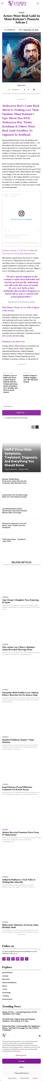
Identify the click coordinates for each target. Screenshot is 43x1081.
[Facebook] (4, 959)
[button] (40, 1036)
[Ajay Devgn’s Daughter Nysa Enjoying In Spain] (21, 581)
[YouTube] (17, 959)
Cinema (21, 12)
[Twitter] (13, 959)
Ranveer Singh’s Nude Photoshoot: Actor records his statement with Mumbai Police (14, 481)
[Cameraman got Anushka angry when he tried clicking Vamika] (35, 496)
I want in (20, 412)
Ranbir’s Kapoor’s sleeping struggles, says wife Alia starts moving (30, 379)
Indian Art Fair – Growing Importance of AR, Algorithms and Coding (19, 1013)
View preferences (21, 1073)
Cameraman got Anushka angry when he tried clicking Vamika (14, 496)
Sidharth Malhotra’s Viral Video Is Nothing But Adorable (18, 880)
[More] (34, 89)
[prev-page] (33, 427)
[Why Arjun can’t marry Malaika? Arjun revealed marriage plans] (21, 628)
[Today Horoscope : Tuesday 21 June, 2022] (35, 540)
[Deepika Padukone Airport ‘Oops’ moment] (21, 721)
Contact (35, 1078)
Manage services (21, 1055)
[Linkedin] (22, 959)
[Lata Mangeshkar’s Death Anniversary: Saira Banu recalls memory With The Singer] (35, 510)
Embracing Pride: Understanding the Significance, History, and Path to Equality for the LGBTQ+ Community (21, 1028)
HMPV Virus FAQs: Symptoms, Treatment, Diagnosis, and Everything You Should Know (21, 457)
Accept (21, 1061)
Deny (21, 1067)
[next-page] (37, 427)
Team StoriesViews (10, 469)
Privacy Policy (12, 1078)
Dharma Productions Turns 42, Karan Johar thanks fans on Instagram (14, 525)
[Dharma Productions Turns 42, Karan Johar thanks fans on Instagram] (35, 525)
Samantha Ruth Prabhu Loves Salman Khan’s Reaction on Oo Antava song (20, 693)
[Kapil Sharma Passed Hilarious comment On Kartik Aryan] (21, 768)
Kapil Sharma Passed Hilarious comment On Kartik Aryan (17, 788)
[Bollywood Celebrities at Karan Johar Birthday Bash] (21, 906)
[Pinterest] (26, 959)
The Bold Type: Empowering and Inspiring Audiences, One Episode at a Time (18, 1020)
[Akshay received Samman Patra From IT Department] (21, 813)
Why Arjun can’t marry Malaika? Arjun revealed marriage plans (18, 648)
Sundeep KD (11, 30)
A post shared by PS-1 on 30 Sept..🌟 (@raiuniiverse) (21, 242)
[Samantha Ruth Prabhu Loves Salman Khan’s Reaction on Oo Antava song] (21, 674)
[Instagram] (8, 959)
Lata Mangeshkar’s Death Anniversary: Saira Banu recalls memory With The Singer (14, 511)
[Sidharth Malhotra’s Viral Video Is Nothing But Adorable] (21, 861)
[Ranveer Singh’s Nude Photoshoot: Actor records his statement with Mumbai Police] (35, 481)
